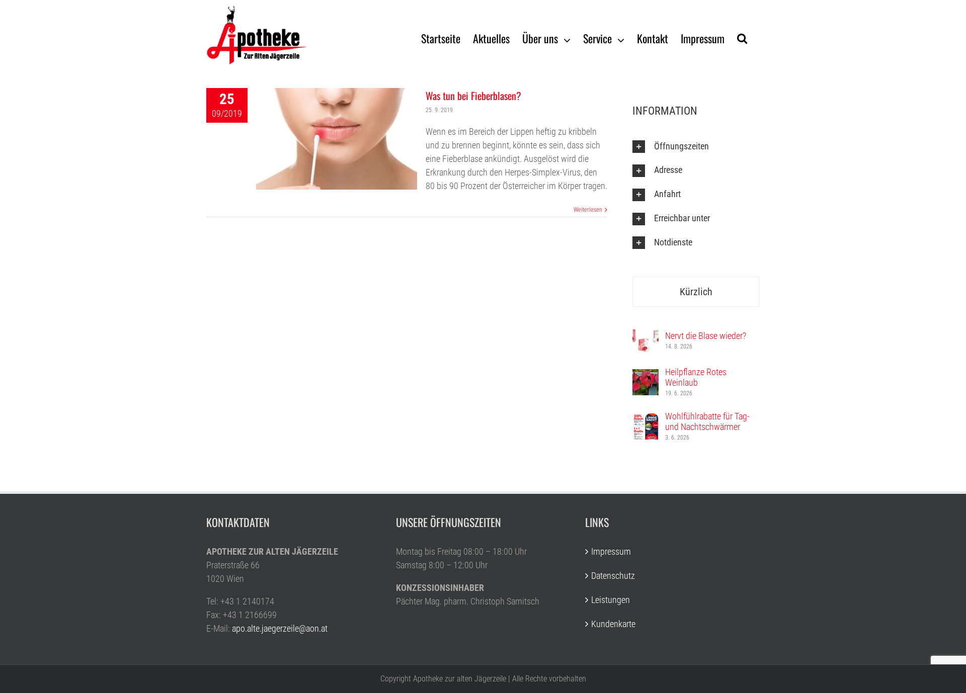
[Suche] (742, 37)
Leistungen (610, 599)
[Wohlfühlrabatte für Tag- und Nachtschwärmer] (645, 420)
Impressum (611, 551)
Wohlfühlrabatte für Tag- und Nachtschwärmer (707, 421)
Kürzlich (696, 292)
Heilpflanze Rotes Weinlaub (696, 377)
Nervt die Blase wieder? (705, 335)
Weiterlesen (588, 209)
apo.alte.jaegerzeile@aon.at (280, 628)
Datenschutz (613, 575)
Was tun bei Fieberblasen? (473, 95)
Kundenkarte (613, 624)
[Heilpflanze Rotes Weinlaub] (645, 376)
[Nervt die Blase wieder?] (645, 334)
